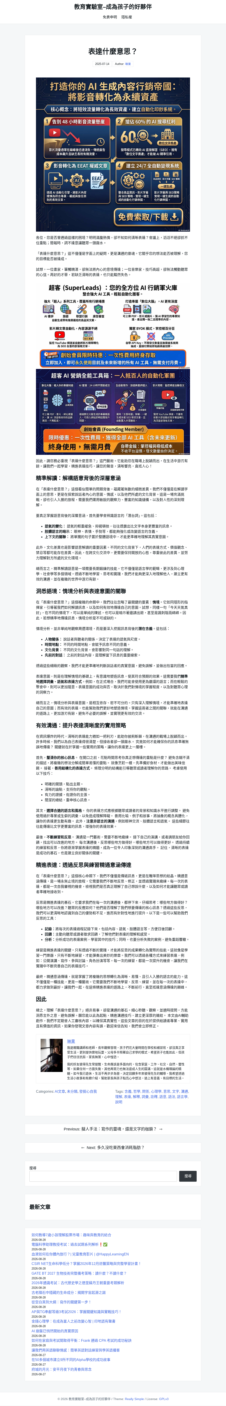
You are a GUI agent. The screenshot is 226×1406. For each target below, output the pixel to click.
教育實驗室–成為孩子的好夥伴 (113, 7)
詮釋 (154, 1097)
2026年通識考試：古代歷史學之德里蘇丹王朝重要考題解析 (78, 1283)
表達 (127, 1097)
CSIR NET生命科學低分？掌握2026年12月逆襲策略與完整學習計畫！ (86, 1264)
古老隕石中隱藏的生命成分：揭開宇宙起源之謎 (69, 1293)
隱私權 (126, 17)
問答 (145, 1091)
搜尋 (32, 1168)
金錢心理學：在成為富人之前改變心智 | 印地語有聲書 (73, 1321)
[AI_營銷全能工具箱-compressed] (113, 412)
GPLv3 (164, 1399)
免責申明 (110, 17)
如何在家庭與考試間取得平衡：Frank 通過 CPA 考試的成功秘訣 (82, 1340)
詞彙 (145, 1097)
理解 (118, 1097)
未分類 (72, 1091)
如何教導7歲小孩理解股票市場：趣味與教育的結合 (71, 1235)
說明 (118, 1102)
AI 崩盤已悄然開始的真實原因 (55, 1331)
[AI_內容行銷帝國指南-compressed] (113, 154)
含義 (128, 1091)
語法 (171, 1097)
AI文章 (60, 1091)
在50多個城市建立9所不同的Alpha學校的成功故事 (71, 1360)
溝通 (184, 1091)
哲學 (136, 1091)
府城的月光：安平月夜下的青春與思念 (62, 1369)
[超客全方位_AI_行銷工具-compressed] (113, 326)
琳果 (128, 64)
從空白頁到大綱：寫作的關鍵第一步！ (62, 1302)
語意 (162, 1097)
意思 (166, 1091)
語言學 (182, 1097)
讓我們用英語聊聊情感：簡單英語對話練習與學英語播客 (76, 1350)
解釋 (136, 1097)
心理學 (156, 1091)
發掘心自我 (88, 1091)
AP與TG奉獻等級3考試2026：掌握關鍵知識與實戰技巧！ (77, 1312)
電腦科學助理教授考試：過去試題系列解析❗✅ (69, 1244)
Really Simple (134, 1399)
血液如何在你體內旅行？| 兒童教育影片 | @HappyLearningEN (80, 1254)
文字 (175, 1091)
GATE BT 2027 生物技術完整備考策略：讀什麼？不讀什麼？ (79, 1273)
